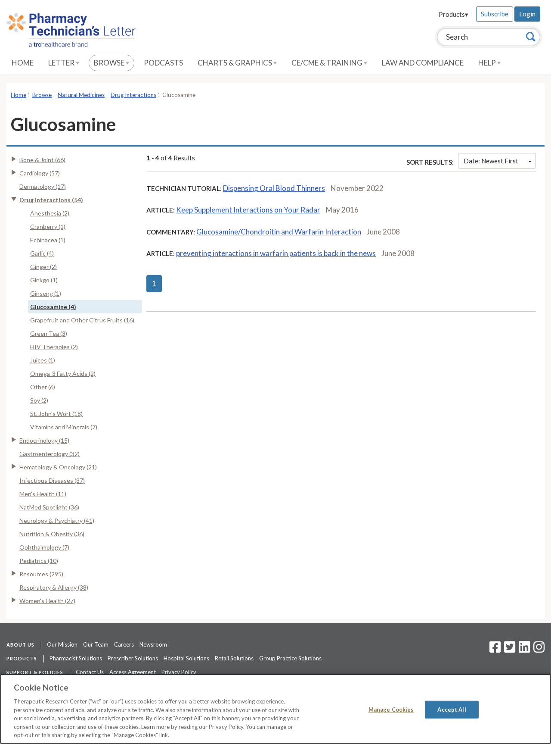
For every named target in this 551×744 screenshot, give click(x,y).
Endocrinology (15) (44, 440)
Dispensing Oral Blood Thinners (274, 188)
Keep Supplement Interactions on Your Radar (248, 209)
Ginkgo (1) (44, 280)
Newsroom (153, 644)
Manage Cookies (391, 709)
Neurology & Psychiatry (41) (56, 520)
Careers (124, 644)
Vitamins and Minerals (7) (63, 427)
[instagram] (539, 649)
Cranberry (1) (47, 226)
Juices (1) (42, 360)
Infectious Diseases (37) (52, 480)
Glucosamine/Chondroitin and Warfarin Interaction (278, 231)
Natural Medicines (81, 94)
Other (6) (42, 387)
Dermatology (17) (42, 186)
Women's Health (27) (47, 600)
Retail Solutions (234, 658)
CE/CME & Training (327, 62)
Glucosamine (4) (53, 306)
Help (487, 62)
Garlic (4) (42, 253)
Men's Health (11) (42, 493)
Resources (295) (41, 574)
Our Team (95, 644)
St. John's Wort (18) (56, 413)
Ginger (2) (43, 266)
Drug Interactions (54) (51, 199)
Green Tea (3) (48, 333)
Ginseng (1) (45, 293)
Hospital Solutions (186, 658)
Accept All (451, 709)
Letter (62, 62)
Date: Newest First (491, 161)
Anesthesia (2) (49, 213)
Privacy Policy (178, 672)
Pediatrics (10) (38, 560)
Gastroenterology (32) (49, 453)
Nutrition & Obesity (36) (51, 534)
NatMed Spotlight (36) (49, 507)
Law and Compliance (423, 62)
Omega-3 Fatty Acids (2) (63, 373)
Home (23, 62)
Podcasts (163, 62)
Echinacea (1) (47, 240)
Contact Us (90, 672)
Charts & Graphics (235, 62)
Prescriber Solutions (133, 658)
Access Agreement (132, 672)
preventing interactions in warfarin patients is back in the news (276, 253)
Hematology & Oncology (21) (58, 467)
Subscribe (494, 14)
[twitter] (508, 649)
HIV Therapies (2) (54, 346)
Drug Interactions (133, 94)
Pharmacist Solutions (76, 658)
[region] (275, 709)
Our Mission (62, 644)
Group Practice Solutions (290, 658)
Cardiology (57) (39, 173)
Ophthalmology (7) (44, 547)
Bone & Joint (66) (42, 159)
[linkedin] (524, 649)
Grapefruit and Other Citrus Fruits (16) (82, 320)
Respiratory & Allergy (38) (53, 587)
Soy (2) (39, 400)
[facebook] (495, 649)
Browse (110, 62)
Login (527, 14)
